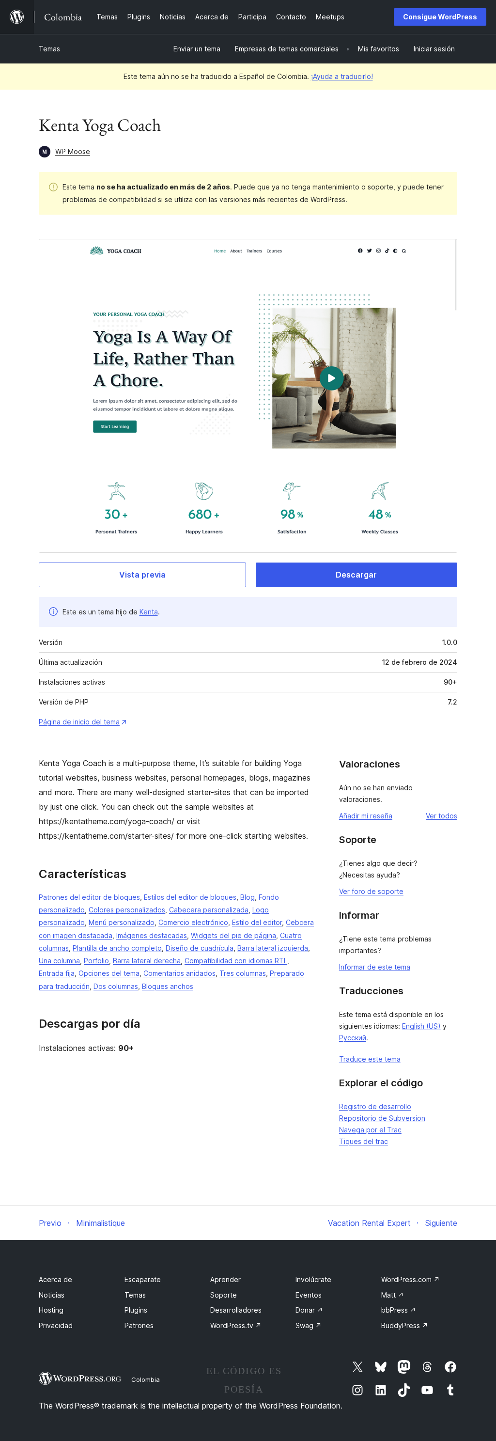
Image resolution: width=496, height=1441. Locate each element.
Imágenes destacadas (151, 935)
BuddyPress (404, 1325)
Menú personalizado (122, 922)
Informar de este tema (374, 967)
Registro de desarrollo (375, 1106)
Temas (49, 49)
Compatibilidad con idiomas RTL (236, 960)
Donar (309, 1310)
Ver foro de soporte (371, 891)
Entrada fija (57, 973)
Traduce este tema (370, 1059)
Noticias (51, 1295)
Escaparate (142, 1279)
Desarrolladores (236, 1310)
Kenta (149, 612)
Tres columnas (242, 973)
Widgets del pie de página (233, 935)
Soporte (223, 1295)
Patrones (139, 1325)
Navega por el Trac (370, 1130)
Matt (392, 1295)
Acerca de (55, 1279)
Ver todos (441, 816)
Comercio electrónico (193, 922)
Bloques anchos (167, 986)
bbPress (398, 1310)
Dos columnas (115, 986)
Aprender (225, 1279)
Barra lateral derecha (147, 960)
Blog (247, 897)
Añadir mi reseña (365, 816)
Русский (352, 1038)
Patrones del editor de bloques (89, 897)
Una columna (59, 960)
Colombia (145, 1379)
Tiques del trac (363, 1141)
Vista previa (142, 575)
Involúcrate (313, 1279)
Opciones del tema (109, 973)
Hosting (51, 1310)
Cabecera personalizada (208, 910)
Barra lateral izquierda (272, 948)
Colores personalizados (127, 910)
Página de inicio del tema (79, 722)
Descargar (356, 575)
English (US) (421, 1026)
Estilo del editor (257, 922)
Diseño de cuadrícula (199, 948)
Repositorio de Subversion (382, 1118)
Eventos (308, 1295)
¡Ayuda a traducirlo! (342, 76)
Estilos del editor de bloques (190, 897)
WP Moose (72, 151)
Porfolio (96, 960)
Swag (308, 1325)
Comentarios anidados (179, 973)
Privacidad (56, 1325)
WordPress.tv (236, 1325)
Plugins (135, 1310)
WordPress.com (410, 1279)
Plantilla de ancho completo (117, 948)
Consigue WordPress (440, 17)
